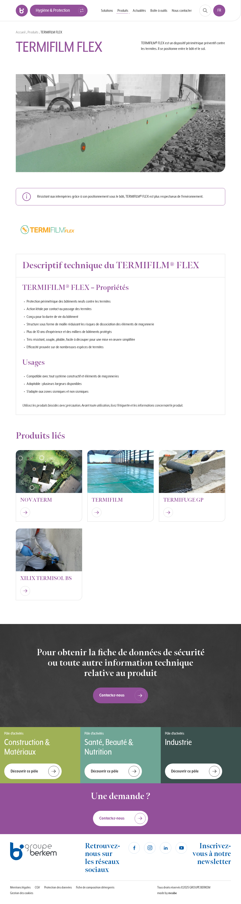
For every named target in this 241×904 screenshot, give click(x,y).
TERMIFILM (107, 500)
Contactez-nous (112, 695)
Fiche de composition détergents (95, 887)
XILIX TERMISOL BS (46, 578)
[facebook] (134, 848)
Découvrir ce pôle (24, 771)
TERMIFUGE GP (183, 500)
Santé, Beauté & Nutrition (108, 747)
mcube (172, 893)
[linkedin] (165, 848)
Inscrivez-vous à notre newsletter (212, 854)
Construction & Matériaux (27, 747)
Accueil (20, 32)
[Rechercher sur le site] (205, 10)
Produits (33, 32)
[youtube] (181, 848)
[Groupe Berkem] (22, 10)
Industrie (178, 742)
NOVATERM (36, 500)
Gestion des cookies (21, 893)
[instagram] (150, 848)
